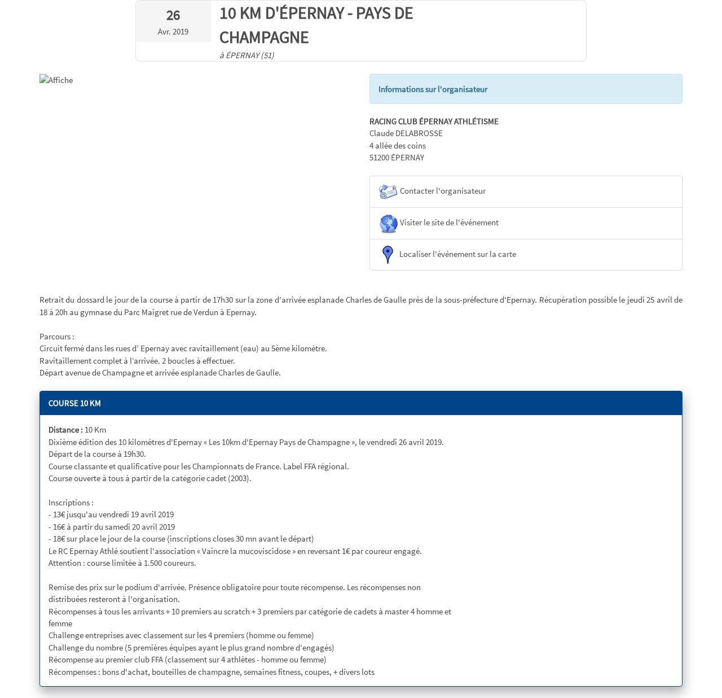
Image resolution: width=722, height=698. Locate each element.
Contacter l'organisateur (442, 190)
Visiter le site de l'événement (448, 222)
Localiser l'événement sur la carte (457, 253)
